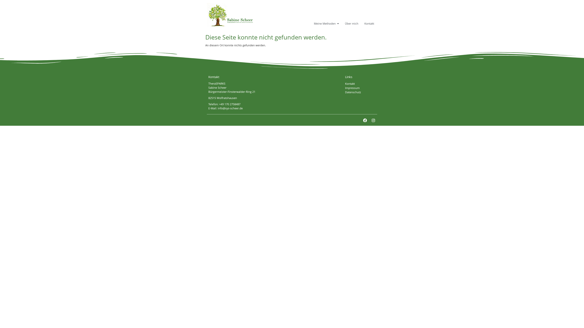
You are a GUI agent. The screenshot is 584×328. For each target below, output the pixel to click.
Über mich (351, 23)
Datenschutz (353, 92)
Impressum (352, 88)
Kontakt (369, 23)
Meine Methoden (325, 23)
